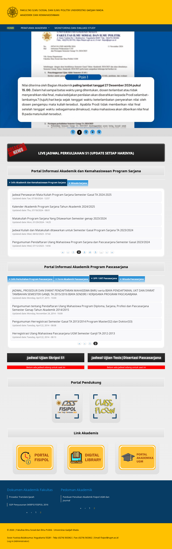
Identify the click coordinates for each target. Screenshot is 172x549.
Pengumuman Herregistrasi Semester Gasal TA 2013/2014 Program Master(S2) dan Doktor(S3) (72, 321)
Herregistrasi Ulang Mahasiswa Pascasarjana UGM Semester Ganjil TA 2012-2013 (63, 333)
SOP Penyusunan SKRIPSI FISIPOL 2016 (28, 504)
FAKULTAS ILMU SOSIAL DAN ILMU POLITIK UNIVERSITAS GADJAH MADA (61, 10)
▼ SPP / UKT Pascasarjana (104, 278)
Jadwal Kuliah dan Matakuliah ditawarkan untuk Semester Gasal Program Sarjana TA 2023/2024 (72, 230)
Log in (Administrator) (18, 541)
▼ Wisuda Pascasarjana (132, 279)
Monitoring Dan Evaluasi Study (75, 27)
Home (10, 27)
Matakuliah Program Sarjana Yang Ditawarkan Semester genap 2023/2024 (59, 218)
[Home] (12, 12)
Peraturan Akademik (34, 27)
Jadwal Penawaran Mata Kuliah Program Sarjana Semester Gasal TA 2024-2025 (62, 195)
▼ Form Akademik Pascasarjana (71, 279)
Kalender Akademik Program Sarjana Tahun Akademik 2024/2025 (53, 206)
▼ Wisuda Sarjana (78, 183)
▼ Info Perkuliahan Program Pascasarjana (30, 279)
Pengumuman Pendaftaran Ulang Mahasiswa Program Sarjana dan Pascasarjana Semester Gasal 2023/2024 (81, 242)
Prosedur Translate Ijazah (21, 496)
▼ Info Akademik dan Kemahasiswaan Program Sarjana (37, 182)
